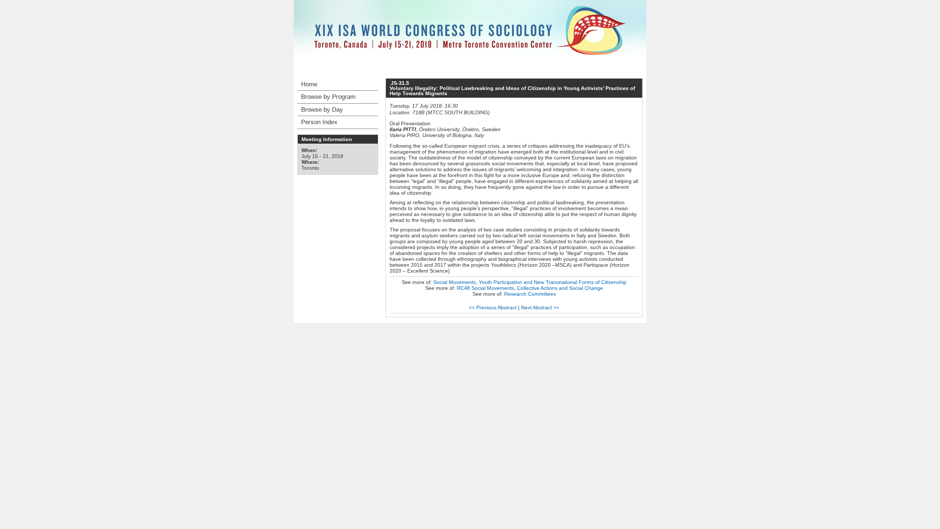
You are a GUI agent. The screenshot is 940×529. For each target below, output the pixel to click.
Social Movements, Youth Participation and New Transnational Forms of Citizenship (529, 282)
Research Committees (530, 294)
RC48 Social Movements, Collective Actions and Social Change (530, 288)
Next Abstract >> (540, 307)
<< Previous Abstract (493, 307)
